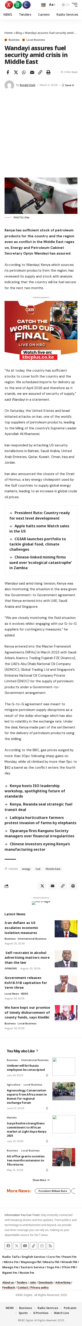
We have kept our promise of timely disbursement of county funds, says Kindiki (27, 1012)
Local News (12, 993)
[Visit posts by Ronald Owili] (9, 85)
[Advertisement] (41, 134)
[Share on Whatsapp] (24, 72)
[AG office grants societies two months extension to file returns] (63, 1157)
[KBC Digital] (18, 4)
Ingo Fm (53, 1267)
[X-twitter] (16, 1245)
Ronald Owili (27, 85)
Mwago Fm (10, 1267)
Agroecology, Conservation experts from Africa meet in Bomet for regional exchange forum (27, 1096)
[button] (43, 5)
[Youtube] (25, 1245)
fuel (38, 869)
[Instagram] (42, 1245)
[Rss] (50, 1245)
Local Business (35, 40)
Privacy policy (39, 1287)
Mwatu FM (51, 1262)
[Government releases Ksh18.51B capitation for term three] (66, 983)
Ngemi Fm (9, 1273)
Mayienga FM (31, 1262)
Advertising (62, 1282)
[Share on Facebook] (8, 72)
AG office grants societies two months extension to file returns (25, 1160)
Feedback (8, 1287)
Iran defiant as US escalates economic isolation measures (21, 927)
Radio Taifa (11, 1257)
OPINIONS (11, 968)
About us (8, 1282)
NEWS (24, 993)
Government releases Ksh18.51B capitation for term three (26, 982)
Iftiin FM (68, 1267)
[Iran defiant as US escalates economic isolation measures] (66, 928)
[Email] (32, 72)
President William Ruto (52, 1191)
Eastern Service (32, 1267)
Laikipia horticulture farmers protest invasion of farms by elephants (40, 820)
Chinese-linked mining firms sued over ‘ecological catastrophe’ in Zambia (40, 562)
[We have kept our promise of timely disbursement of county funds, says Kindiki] (66, 1013)
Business (14, 40)
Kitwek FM (69, 1262)
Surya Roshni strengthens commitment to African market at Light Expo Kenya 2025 (26, 1129)
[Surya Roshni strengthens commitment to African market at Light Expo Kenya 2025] (63, 1124)
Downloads (45, 1282)
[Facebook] (8, 1245)
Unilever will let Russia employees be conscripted (26, 1067)
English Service (33, 1257)
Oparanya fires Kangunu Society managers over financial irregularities (39, 833)
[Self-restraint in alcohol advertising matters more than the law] (66, 958)
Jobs (33, 1282)
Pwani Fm (69, 1257)
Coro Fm (53, 1257)
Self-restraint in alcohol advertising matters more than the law (27, 957)
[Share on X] (16, 72)
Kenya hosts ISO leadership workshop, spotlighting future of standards (35, 791)
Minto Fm (11, 1262)
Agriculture (13, 1084)
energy (26, 869)
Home (9, 33)
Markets (12, 1117)
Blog (19, 33)
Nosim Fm (26, 1273)
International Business (32, 938)
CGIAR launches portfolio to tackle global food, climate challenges (37, 544)
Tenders (21, 1282)
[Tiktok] (33, 1245)
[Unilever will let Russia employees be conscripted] (63, 1067)
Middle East (53, 869)
